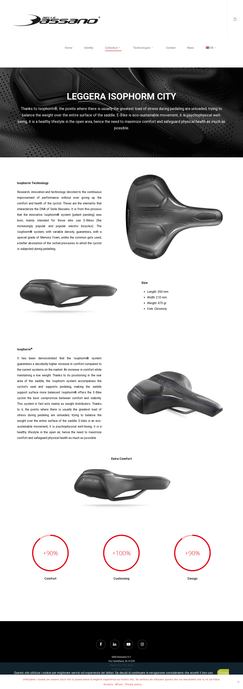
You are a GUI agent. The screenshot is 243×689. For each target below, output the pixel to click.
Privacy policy (133, 684)
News (190, 47)
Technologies (141, 47)
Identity (88, 47)
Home (68, 47)
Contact (170, 47)
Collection (111, 47)
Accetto (108, 684)
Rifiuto (119, 684)
